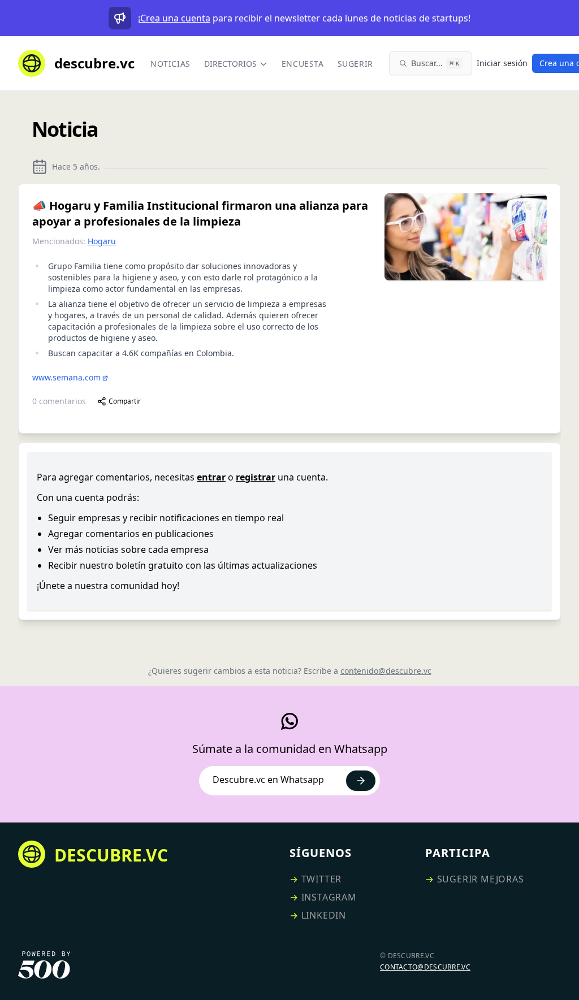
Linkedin (323, 915)
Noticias (170, 63)
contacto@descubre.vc (425, 967)
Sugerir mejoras (480, 879)
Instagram (329, 897)
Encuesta (303, 63)
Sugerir (355, 63)
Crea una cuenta (175, 18)
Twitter (321, 879)
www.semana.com (66, 377)
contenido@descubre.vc (385, 670)
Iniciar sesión (502, 63)
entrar (211, 477)
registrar (255, 477)
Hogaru (102, 241)
